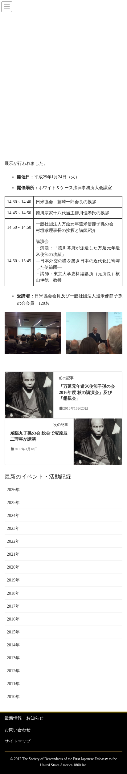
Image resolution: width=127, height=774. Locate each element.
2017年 (13, 606)
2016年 (13, 619)
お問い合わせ (18, 730)
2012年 (13, 671)
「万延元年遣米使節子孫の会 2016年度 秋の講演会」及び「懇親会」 (87, 392)
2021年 (13, 554)
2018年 (13, 593)
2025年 (13, 502)
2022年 (13, 541)
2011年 (13, 683)
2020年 (13, 567)
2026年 (13, 489)
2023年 (13, 528)
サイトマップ (18, 741)
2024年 (13, 515)
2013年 (13, 658)
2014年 (13, 645)
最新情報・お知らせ (24, 718)
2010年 (13, 696)
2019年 (13, 580)
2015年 (13, 632)
